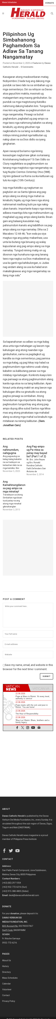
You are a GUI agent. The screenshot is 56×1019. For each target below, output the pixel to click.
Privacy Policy (8, 1001)
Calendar (6, 983)
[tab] (15, 687)
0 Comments (27, 67)
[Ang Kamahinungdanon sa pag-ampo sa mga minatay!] (15, 495)
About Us (6, 960)
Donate (49, 3)
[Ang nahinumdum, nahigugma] (15, 458)
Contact (6, 995)
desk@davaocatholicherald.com (24, 895)
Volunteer (6, 989)
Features (37, 63)
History (5, 966)
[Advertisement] (28, 309)
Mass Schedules (9, 2)
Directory (6, 972)
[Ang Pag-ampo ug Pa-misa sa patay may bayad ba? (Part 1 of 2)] (38, 459)
